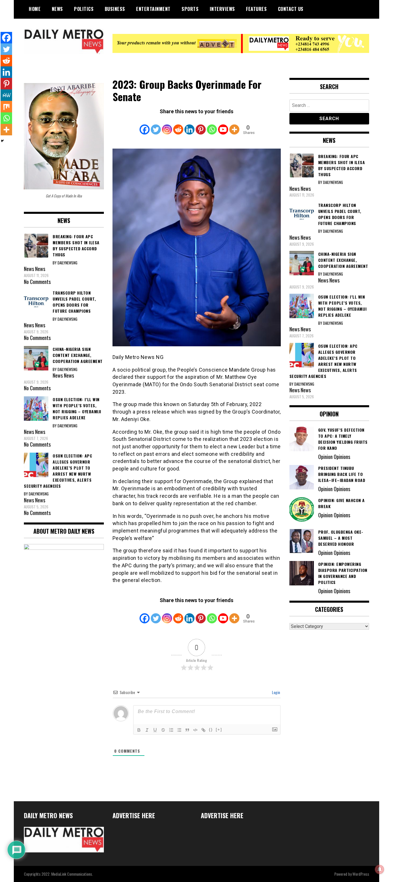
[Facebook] (145, 125)
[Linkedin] (189, 125)
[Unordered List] (179, 730)
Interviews (222, 8)
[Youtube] (223, 125)
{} (211, 729)
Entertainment (153, 8)
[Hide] (2, 141)
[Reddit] (178, 125)
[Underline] (155, 730)
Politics (84, 8)
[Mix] (6, 106)
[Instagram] (167, 125)
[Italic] (147, 730)
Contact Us (291, 8)
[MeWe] (6, 95)
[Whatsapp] (212, 125)
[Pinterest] (201, 125)
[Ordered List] (171, 730)
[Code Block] (195, 730)
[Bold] (139, 730)
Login (275, 692)
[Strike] (163, 730)
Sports (190, 8)
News (57, 8)
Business (115, 8)
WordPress (360, 874)
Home (35, 8)
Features (256, 8)
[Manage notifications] (379, 869)
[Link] (203, 730)
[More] (234, 125)
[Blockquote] (187, 730)
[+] (219, 729)
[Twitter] (156, 125)
